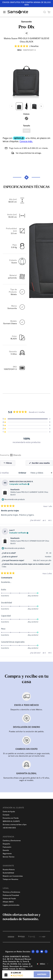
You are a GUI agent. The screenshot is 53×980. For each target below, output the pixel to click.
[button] (26, 46)
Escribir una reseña (42, 464)
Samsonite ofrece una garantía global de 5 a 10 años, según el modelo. (26, 779)
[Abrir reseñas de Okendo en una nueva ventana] (10, 455)
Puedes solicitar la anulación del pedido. (26, 731)
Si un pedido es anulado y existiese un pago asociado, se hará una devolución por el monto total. (26, 754)
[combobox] (42, 964)
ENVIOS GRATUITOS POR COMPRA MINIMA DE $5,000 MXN (26, 3)
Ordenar (22, 472)
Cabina (26, 131)
